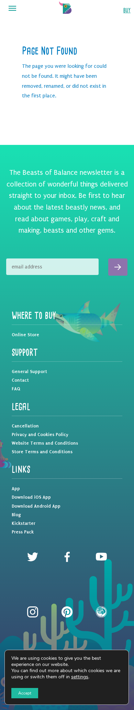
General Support (29, 371)
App (16, 488)
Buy (127, 10)
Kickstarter (23, 523)
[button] (12, 8)
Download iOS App (31, 497)
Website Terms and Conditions (45, 443)
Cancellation (25, 425)
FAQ (16, 388)
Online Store (25, 334)
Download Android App (36, 506)
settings (79, 677)
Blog (16, 514)
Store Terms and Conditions (42, 451)
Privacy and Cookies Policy (40, 434)
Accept (24, 693)
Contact (20, 380)
